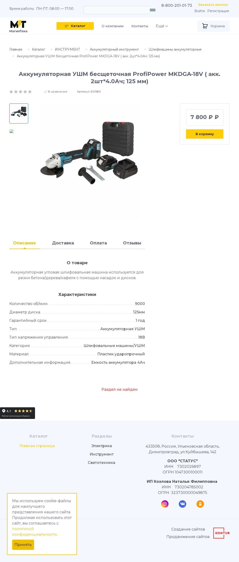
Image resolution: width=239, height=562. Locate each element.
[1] (11, 91)
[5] (30, 91)
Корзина (218, 26)
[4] (25, 91)
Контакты (139, 26)
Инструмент (102, 454)
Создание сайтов (188, 529)
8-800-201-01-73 (176, 5)
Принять (23, 544)
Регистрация (218, 11)
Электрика (101, 446)
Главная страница (37, 446)
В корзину (205, 134)
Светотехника (101, 462)
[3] (21, 91)
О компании (112, 26)
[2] (16, 91)
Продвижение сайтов (188, 537)
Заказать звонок (213, 5)
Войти (199, 11)
